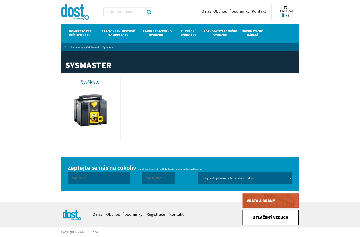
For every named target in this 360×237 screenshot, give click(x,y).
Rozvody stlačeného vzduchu (220, 33)
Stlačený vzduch (270, 217)
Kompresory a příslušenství (80, 33)
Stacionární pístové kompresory (118, 33)
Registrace (155, 214)
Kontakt (259, 11)
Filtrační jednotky (188, 33)
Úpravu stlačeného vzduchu (156, 33)
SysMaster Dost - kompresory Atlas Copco (77, 12)
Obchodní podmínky (231, 11)
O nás (206, 11)
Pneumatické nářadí (252, 33)
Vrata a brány (261, 200)
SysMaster (108, 47)
